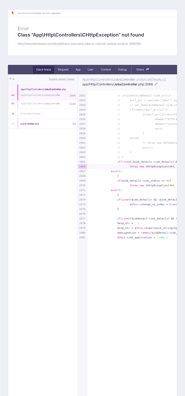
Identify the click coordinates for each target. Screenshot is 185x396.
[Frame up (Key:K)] (10, 79)
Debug (122, 69)
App (78, 69)
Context (106, 69)
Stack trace (43, 69)
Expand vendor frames (61, 79)
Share (140, 69)
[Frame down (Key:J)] (13, 79)
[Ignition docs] (14, 13)
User (91, 69)
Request (63, 69)
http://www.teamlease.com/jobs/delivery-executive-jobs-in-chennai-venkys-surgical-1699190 (79, 43)
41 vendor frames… (31, 113)
